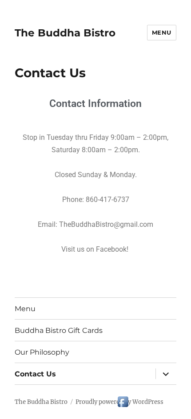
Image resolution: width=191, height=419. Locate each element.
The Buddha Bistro (65, 33)
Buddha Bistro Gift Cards (59, 330)
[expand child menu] (165, 373)
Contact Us (35, 374)
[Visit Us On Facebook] (122, 400)
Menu (161, 32)
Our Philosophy (42, 352)
